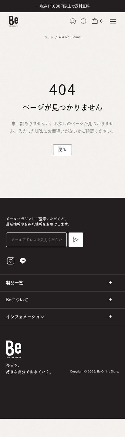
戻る (62, 150)
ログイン (72, 21)
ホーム (48, 37)
